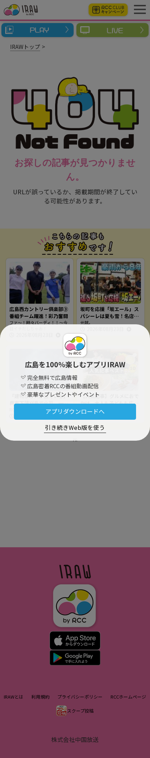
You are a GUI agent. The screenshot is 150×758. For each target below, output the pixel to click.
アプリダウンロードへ (75, 411)
